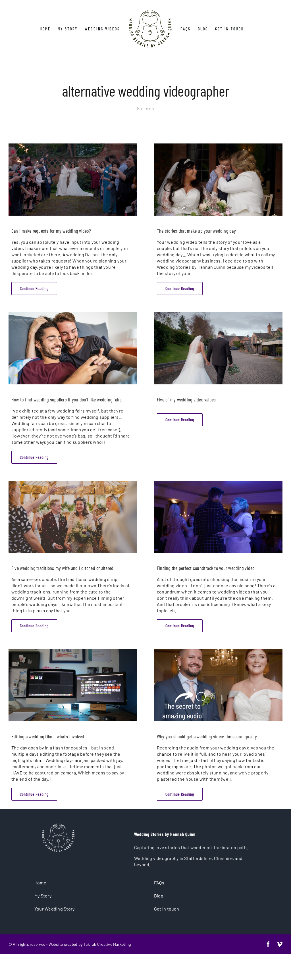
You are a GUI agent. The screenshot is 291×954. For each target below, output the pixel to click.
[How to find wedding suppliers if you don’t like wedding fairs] (73, 348)
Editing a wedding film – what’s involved (47, 736)
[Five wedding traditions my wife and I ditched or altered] (73, 517)
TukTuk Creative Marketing (107, 944)
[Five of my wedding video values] (218, 348)
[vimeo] (279, 944)
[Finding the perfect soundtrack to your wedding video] (218, 517)
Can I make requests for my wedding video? (51, 231)
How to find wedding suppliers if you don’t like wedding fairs (66, 399)
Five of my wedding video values (186, 399)
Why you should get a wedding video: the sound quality (207, 736)
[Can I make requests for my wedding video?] (73, 179)
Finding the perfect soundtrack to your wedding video (205, 568)
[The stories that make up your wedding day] (218, 179)
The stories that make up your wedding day (196, 231)
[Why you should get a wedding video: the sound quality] (218, 685)
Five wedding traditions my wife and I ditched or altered (62, 568)
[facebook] (268, 944)
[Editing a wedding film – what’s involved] (73, 685)
